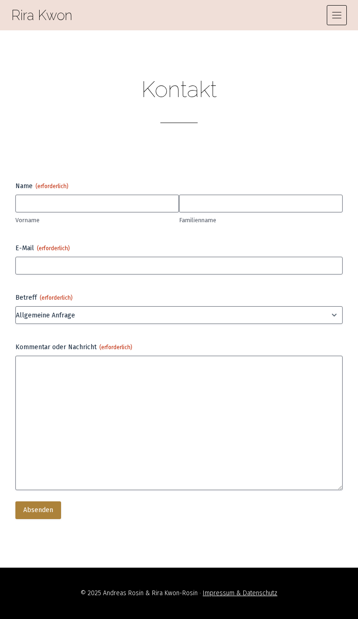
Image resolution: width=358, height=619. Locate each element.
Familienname (197, 220)
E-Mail (42, 248)
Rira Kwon (41, 15)
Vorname (27, 220)
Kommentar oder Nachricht (73, 347)
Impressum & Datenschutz (240, 593)
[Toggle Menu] (337, 15)
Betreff (44, 298)
